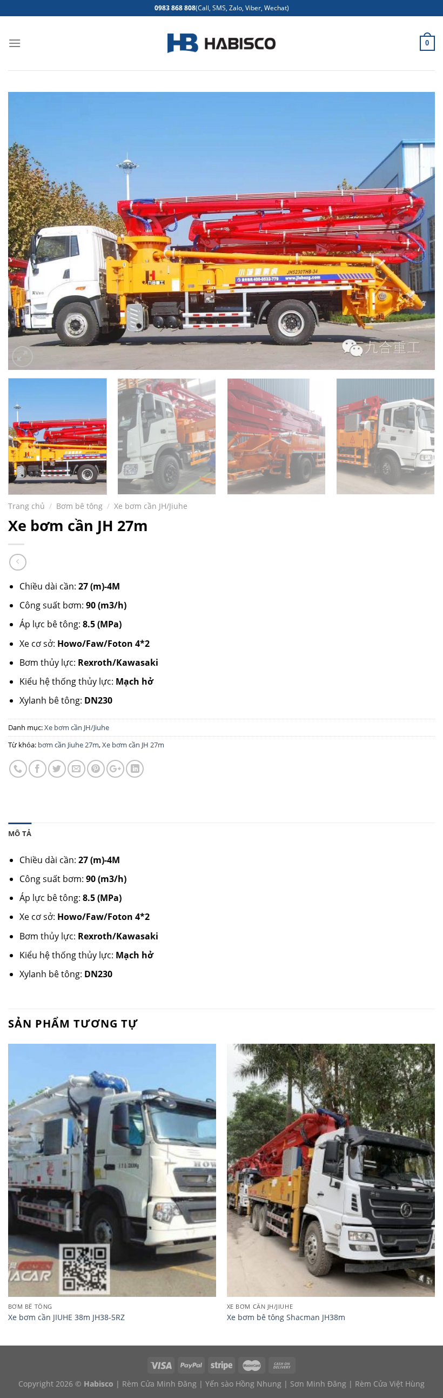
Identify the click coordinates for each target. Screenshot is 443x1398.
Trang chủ (26, 506)
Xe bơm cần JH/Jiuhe (150, 506)
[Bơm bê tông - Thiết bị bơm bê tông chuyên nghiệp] (221, 43)
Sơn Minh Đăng (318, 1384)
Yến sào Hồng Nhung (243, 1384)
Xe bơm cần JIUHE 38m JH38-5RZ (66, 1317)
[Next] (412, 231)
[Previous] (30, 231)
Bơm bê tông (79, 506)
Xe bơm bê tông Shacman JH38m (286, 1317)
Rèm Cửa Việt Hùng (390, 1384)
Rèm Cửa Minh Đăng (159, 1384)
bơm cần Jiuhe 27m (68, 745)
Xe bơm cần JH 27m (133, 745)
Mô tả (19, 833)
